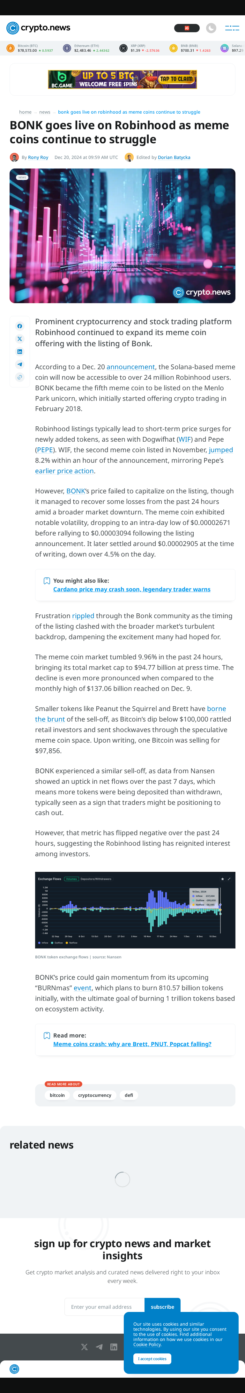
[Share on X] (20, 339)
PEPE (45, 449)
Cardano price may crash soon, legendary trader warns (132, 589)
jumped (221, 449)
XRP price (139, 48)
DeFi (129, 1095)
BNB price (190, 48)
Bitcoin (57, 1095)
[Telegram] (100, 1347)
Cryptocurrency (94, 1095)
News (44, 112)
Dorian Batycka (174, 157)
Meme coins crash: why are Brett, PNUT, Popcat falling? (132, 1044)
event (83, 987)
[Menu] (232, 28)
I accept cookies (152, 1358)
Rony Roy (38, 157)
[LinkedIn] (115, 1347)
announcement (131, 366)
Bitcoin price (29, 48)
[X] (86, 1347)
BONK (75, 490)
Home (25, 112)
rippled (83, 615)
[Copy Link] (20, 377)
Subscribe (162, 1306)
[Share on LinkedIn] (20, 351)
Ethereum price (86, 48)
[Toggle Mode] (211, 28)
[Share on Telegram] (20, 364)
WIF (185, 439)
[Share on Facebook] (20, 326)
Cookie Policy (146, 1344)
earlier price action (64, 470)
